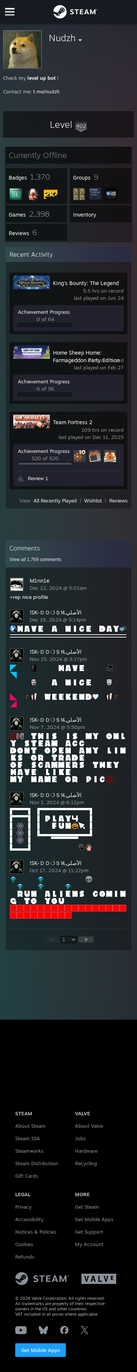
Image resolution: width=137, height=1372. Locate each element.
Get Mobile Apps (40, 1350)
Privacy (23, 1207)
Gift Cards (26, 1176)
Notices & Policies (35, 1232)
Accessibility (29, 1219)
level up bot (41, 78)
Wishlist (93, 501)
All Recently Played (55, 501)
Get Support (89, 1232)
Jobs (80, 1138)
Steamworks (29, 1151)
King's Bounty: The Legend (86, 283)
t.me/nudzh (46, 91)
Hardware (86, 1151)
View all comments (35, 559)
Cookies (24, 1244)
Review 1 (38, 478)
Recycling (86, 1163)
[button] (68, 124)
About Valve (89, 1126)
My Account (89, 1244)
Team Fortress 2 (72, 422)
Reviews (118, 501)
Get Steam (87, 1207)
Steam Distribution (36, 1163)
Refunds (24, 1257)
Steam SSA (27, 1138)
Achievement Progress (44, 312)
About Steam (30, 1126)
